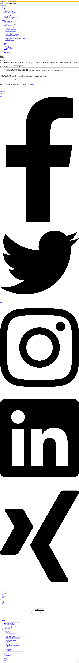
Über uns (3, 7)
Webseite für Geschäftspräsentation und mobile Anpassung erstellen (15, 38)
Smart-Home (5, 26)
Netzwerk (5, 30)
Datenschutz (46, 612)
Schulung (3, 10)
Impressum (32, 612)
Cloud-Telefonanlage (5, 601)
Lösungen (3, 20)
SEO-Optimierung (8, 47)
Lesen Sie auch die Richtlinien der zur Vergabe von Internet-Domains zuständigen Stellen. (13, 81)
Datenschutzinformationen (32, 84)
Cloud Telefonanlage (7, 632)
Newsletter (5, 619)
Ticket (2, 603)
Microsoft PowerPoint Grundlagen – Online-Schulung (11, 13)
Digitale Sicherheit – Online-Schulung (9, 14)
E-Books (5, 44)
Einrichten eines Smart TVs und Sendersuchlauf (12, 34)
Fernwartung (5, 49)
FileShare (5, 51)
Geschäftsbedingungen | (37, 612)
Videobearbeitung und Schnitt (9, 40)
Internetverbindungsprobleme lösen (10, 31)
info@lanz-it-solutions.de (12, 1)
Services (3, 42)
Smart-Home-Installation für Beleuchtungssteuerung (12, 28)
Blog (4, 9)
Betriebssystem (7, 646)
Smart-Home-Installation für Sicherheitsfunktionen (12, 637)
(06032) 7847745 (4, 1)
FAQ (2, 19)
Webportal (5, 659)
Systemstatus (5, 43)
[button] (1, 54)
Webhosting (5, 654)
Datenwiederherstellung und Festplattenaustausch (12, 645)
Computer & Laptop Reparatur (8, 25)
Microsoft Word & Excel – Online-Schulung (10, 12)
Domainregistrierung (8, 655)
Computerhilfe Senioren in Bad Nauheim (9, 23)
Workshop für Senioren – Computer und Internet (11, 17)
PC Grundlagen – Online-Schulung (9, 11)
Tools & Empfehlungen (7, 52)
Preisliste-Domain (8, 46)
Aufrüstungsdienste (6, 32)
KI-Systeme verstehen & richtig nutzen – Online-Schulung (12, 15)
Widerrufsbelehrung (42, 612)
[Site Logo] (3, 5)
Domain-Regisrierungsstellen (9, 48)
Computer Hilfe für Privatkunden (8, 21)
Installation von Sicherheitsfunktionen (10, 29)
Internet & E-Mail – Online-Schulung (9, 623)
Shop (4, 8)
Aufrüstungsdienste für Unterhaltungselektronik (12, 35)
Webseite (5, 37)
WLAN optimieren (8, 641)
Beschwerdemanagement (7, 16)
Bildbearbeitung (7, 39)
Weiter (1, 86)
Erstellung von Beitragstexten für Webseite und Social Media (14, 41)
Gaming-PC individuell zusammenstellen (9, 24)
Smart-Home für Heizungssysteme (10, 27)
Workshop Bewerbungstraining (8, 18)
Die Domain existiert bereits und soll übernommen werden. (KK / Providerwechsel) (15, 69)
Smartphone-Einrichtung (9, 33)
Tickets (5, 50)
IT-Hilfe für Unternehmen (7, 22)
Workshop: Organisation (7, 628)
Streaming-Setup (7, 650)
